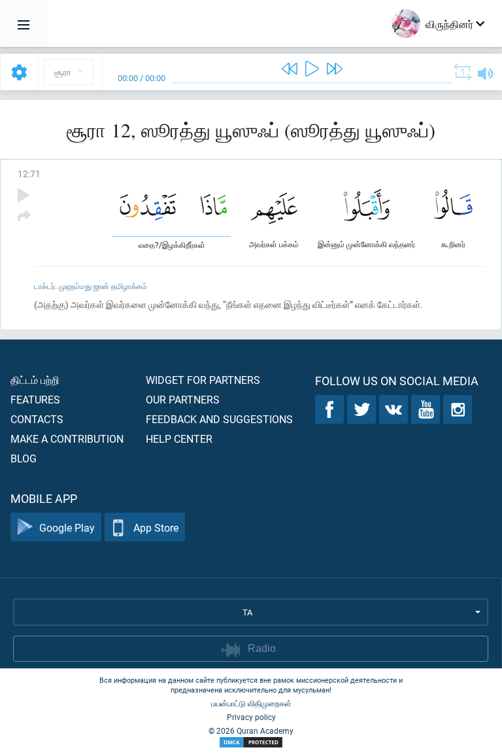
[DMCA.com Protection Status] (251, 742)
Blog (23, 458)
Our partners (183, 399)
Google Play (67, 527)
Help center (179, 438)
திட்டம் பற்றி (34, 380)
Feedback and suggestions (219, 419)
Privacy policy (251, 717)
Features (35, 399)
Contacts (36, 419)
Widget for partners (203, 380)
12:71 (29, 173)
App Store (155, 527)
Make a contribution (67, 438)
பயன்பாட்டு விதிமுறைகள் (251, 703)
